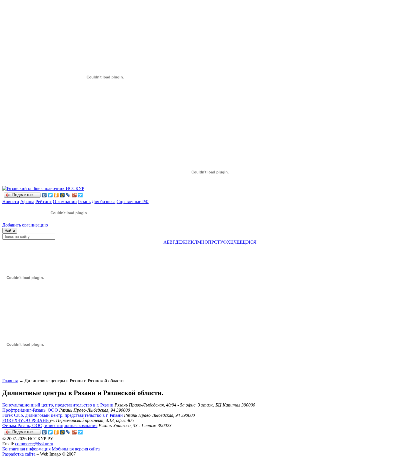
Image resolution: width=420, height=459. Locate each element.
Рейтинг (43, 201)
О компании (65, 201)
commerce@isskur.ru (34, 443)
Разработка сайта (18, 454)
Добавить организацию (25, 225)
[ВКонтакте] (44, 195)
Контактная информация (26, 448)
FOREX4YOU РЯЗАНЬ (25, 420)
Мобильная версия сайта (76, 448)
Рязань (84, 201)
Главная (10, 380)
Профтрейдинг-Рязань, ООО (30, 410)
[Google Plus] (74, 195)
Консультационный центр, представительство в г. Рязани (57, 405)
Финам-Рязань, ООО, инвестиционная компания (49, 425)
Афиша (27, 201)
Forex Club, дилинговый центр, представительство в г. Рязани (62, 415)
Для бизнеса (103, 201)
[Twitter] (50, 195)
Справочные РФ (133, 201)
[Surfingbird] (80, 195)
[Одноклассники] (56, 195)
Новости (10, 201)
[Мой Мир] (62, 195)
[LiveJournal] (68, 195)
